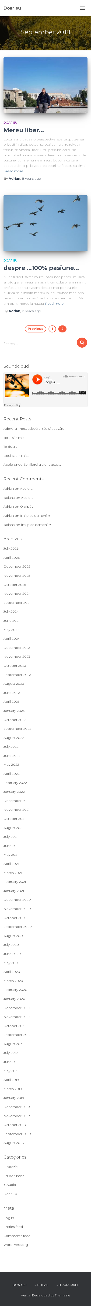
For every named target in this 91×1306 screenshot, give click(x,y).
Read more (14, 171)
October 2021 (14, 819)
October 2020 (15, 918)
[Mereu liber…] (46, 85)
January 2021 (14, 891)
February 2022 (15, 783)
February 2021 (15, 882)
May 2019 (11, 1071)
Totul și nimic (14, 438)
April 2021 (11, 864)
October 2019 (14, 1026)
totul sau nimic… (16, 456)
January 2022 (14, 791)
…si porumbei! (15, 1176)
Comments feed (17, 1236)
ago (31, 178)
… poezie (11, 1167)
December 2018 (17, 1107)
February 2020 (15, 990)
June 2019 (12, 1062)
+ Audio (10, 1185)
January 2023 (14, 711)
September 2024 (18, 603)
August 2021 (13, 828)
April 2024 (12, 638)
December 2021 (17, 801)
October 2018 (15, 1125)
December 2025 (17, 566)
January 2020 (14, 999)
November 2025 (17, 575)
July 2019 (11, 1053)
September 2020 (18, 927)
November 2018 (17, 1116)
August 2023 (14, 683)
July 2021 (11, 837)
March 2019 (13, 1089)
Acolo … (26, 488)
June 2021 (12, 846)
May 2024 (11, 630)
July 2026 (11, 548)
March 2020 (13, 981)
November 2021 (17, 809)
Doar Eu (10, 122)
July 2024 (11, 611)
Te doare (11, 446)
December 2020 (17, 899)
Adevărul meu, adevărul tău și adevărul (34, 428)
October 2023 (15, 665)
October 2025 (15, 585)
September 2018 (17, 1134)
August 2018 (14, 1143)
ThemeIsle (62, 1295)
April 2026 (12, 557)
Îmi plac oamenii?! (35, 515)
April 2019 (11, 1080)
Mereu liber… (24, 130)
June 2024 (12, 620)
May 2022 (11, 764)
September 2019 (17, 1035)
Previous (35, 329)
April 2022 (12, 774)
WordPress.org (16, 1245)
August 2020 (14, 936)
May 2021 (11, 854)
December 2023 (17, 648)
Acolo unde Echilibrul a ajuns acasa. (32, 464)
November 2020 (17, 909)
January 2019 (14, 1098)
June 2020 (12, 954)
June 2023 (12, 693)
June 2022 (12, 756)
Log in (9, 1218)
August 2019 (13, 1044)
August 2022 (14, 738)
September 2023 (17, 675)
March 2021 (13, 873)
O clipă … (27, 506)
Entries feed (13, 1227)
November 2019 (17, 1017)
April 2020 (12, 972)
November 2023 (17, 656)
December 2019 (17, 1008)
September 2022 (17, 728)
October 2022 (15, 720)
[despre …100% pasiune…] (46, 223)
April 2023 (12, 701)
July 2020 (11, 945)
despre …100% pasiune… (41, 267)
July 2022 (11, 746)
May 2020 (12, 963)
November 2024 (17, 593)
